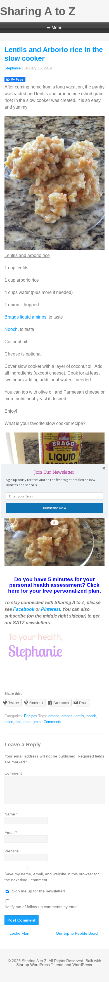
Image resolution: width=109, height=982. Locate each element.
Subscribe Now (54, 508)
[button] (54, 472)
